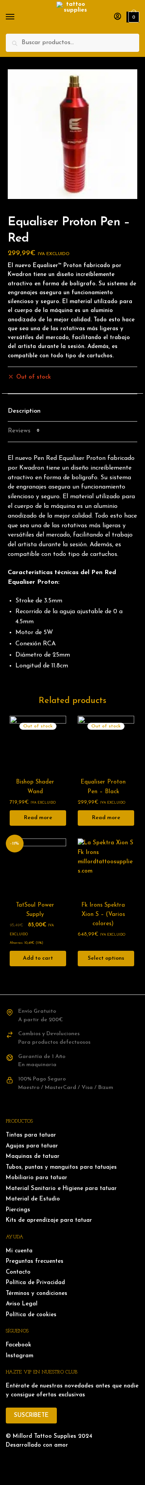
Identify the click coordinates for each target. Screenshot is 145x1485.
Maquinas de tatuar (33, 1156)
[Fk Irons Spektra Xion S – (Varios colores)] (106, 867)
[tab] (72, 412)
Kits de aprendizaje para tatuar (49, 1220)
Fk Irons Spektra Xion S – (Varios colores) (103, 914)
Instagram (19, 1356)
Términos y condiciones (36, 1293)
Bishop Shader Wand (35, 786)
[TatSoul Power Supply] (38, 867)
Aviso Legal (22, 1304)
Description (24, 411)
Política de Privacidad (35, 1283)
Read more (38, 818)
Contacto (18, 1272)
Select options (106, 958)
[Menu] (17, 17)
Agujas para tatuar (32, 1146)
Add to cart (38, 958)
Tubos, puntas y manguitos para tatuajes (61, 1167)
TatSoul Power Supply (35, 909)
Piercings (18, 1210)
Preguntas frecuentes (34, 1261)
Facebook (18, 1345)
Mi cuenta (19, 1251)
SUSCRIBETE (31, 1415)
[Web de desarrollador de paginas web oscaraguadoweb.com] (72, 1461)
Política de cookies (31, 1315)
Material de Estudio (33, 1199)
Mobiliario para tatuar (36, 1178)
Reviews (23, 431)
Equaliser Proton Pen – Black (103, 786)
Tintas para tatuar (31, 1135)
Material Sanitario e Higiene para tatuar (61, 1189)
